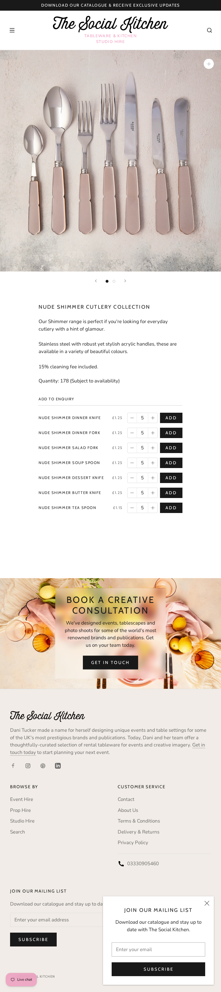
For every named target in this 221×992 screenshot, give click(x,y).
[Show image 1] (107, 281)
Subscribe (159, 969)
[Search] (209, 30)
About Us (128, 810)
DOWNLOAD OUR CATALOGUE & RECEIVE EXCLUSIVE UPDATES (110, 5)
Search (17, 832)
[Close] (206, 903)
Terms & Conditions (139, 821)
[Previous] (96, 281)
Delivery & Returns (138, 832)
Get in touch (110, 662)
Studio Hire (22, 821)
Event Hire (21, 799)
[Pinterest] (43, 765)
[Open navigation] (12, 30)
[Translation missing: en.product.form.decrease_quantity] (132, 417)
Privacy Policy (133, 842)
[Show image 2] (114, 281)
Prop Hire (20, 810)
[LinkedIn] (58, 765)
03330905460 (143, 863)
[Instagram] (28, 765)
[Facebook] (13, 765)
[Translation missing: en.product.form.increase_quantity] (152, 417)
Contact (126, 799)
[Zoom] (209, 64)
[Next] (125, 281)
